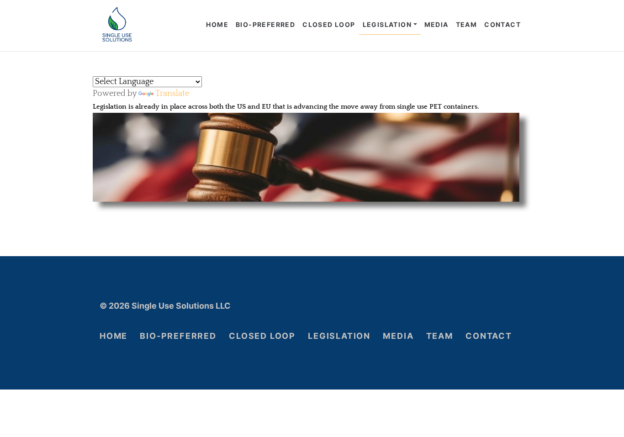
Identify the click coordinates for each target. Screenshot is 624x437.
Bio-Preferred (265, 24)
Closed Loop (328, 24)
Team (466, 24)
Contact (502, 24)
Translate (172, 93)
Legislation (387, 24)
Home (217, 24)
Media (436, 24)
